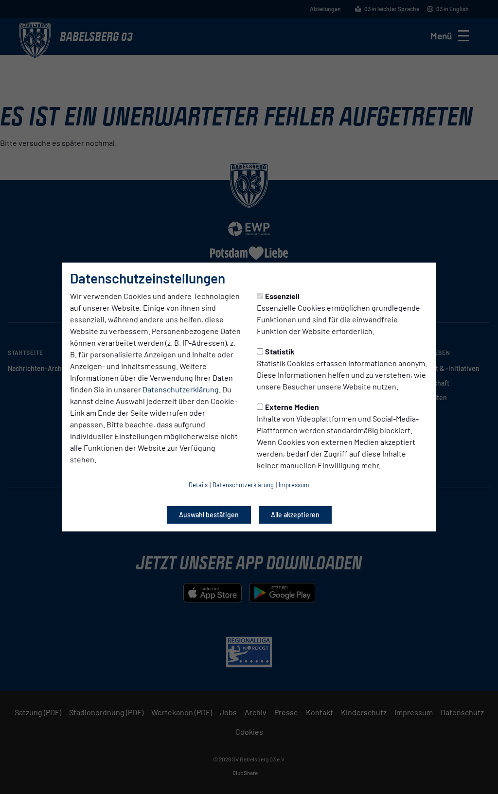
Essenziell (282, 295)
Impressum (294, 485)
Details (198, 485)
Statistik (280, 351)
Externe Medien (292, 406)
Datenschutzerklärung (180, 389)
